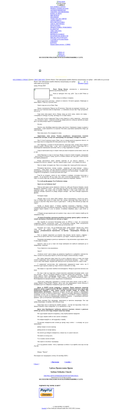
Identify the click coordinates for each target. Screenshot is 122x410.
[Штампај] (81, 82)
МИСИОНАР (54, 15)
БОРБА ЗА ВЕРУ (56, 13)
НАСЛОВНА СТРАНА (58, 7)
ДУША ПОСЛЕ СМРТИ (58, 19)
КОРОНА (53, 43)
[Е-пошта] (86, 82)
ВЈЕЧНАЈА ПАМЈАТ (57, 34)
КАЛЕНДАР (54, 29)
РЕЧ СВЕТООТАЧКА (57, 22)
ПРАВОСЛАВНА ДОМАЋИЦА (61, 27)
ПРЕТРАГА (74, 376)
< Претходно (55, 362)
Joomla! (44, 408)
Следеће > (68, 362)
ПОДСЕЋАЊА (55, 25)
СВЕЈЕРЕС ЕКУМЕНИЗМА (59, 12)
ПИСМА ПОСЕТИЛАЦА (58, 37)
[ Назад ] (36, 364)
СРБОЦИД (54, 41)
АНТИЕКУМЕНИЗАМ (58, 10)
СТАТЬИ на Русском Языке (59, 39)
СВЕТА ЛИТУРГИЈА (57, 24)
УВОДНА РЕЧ (48, 376)
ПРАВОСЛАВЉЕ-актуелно (59, 8)
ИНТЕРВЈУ (54, 32)
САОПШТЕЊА (58, 376)
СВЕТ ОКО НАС (56, 31)
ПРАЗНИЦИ (54, 17)
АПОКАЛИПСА (55, 20)
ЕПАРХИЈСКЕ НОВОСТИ (59, 36)
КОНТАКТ (67, 376)
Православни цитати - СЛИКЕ (60, 44)
